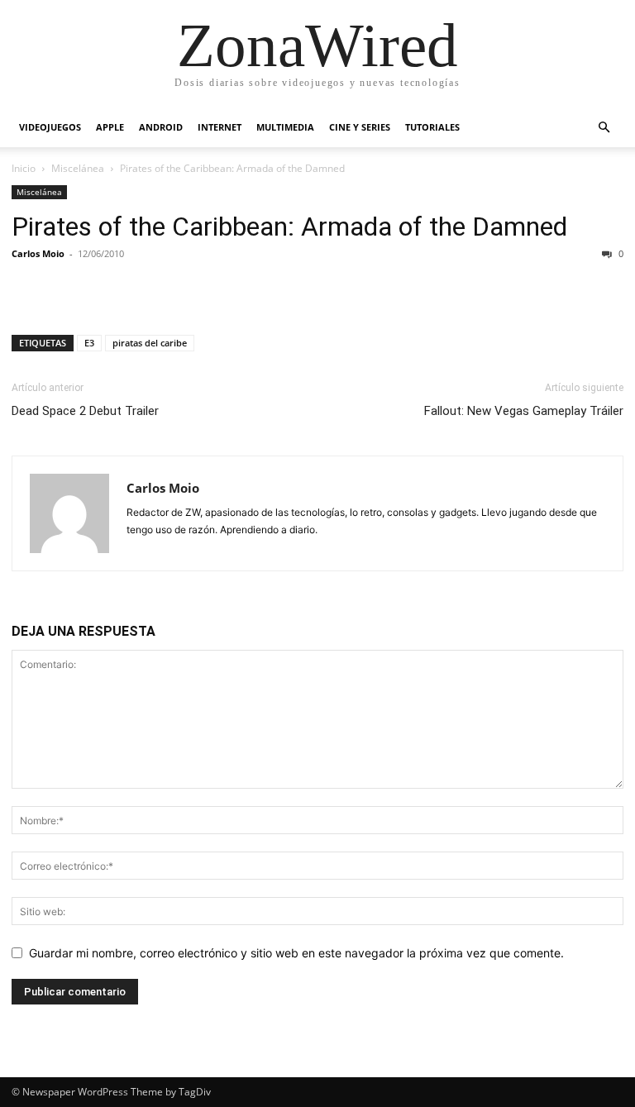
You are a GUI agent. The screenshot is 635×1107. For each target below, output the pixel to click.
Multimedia (285, 127)
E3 (89, 342)
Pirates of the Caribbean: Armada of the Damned (289, 226)
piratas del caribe (149, 342)
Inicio (24, 168)
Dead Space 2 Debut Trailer (85, 410)
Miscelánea (77, 168)
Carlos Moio (38, 253)
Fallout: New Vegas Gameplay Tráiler (523, 410)
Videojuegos (50, 127)
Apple (110, 127)
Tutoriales (432, 127)
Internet (219, 127)
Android (161, 127)
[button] (603, 128)
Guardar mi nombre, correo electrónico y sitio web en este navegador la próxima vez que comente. (296, 953)
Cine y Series (359, 127)
